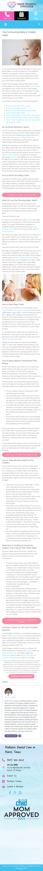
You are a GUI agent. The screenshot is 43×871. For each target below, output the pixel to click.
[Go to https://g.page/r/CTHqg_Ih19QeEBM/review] (21, 787)
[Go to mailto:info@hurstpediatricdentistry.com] (21, 776)
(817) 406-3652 (28, 655)
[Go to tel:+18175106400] (7, 15)
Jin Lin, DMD (10, 697)
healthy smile (12, 636)
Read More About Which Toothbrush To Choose (21, 621)
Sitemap (19, 868)
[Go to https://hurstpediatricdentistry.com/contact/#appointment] (21, 15)
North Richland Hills (9, 653)
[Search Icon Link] (39, 24)
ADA (26, 868)
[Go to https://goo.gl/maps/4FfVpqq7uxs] (36, 15)
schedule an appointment (11, 658)
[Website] (19, 735)
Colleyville (6, 655)
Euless (29, 651)
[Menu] (5, 24)
